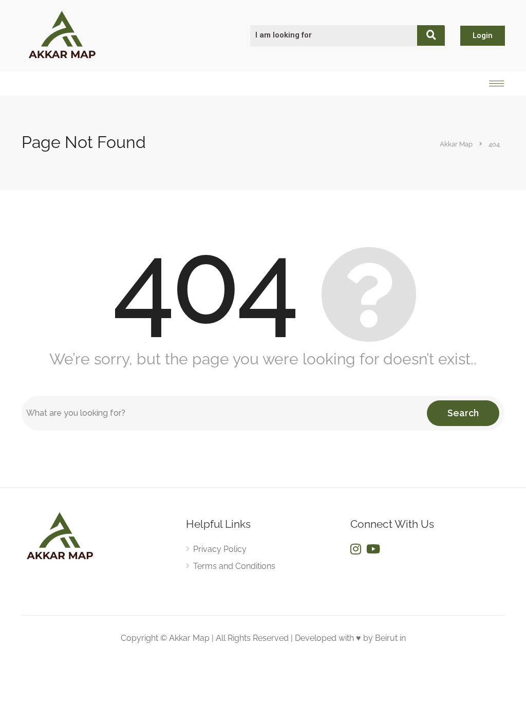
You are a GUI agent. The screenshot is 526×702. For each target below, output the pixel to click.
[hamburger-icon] (496, 83)
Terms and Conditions (234, 566)
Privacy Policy (220, 549)
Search (463, 413)
